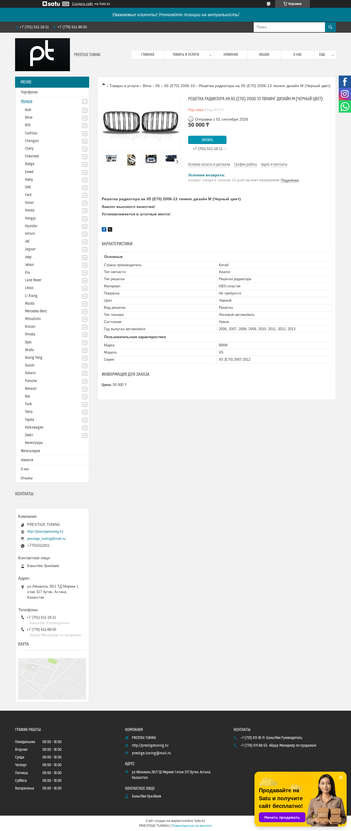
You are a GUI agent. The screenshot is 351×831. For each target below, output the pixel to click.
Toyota (29, 420)
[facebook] (104, 230)
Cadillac (31, 133)
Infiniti (30, 234)
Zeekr (29, 435)
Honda (30, 210)
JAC (27, 241)
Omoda (30, 334)
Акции (264, 54)
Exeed (29, 172)
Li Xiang (31, 296)
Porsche (31, 381)
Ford (28, 195)
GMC (28, 187)
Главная (147, 54)
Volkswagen (34, 427)
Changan (32, 141)
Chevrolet (32, 156)
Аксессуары (34, 443)
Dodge (29, 164)
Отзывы (27, 478)
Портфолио (29, 92)
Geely (29, 179)
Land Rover (33, 280)
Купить (207, 140)
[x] (110, 230)
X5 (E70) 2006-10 (179, 86)
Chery (29, 148)
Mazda (30, 303)
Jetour (29, 265)
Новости (27, 460)
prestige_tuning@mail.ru (46, 539)
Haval (29, 203)
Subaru (30, 373)
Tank (28, 404)
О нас (297, 54)
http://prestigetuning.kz (45, 531)
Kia (27, 272)
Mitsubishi (33, 319)
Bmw (147, 86)
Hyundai (31, 226)
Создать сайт (82, 4)
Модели (26, 101)
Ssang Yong (34, 357)
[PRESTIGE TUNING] (42, 54)
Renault (30, 389)
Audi (28, 110)
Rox (27, 396)
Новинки (230, 54)
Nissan (30, 326)
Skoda (29, 350)
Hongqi (30, 218)
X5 (157, 86)
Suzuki (30, 365)
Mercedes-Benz (36, 311)
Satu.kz (199, 821)
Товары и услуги (186, 54)
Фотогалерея (30, 451)
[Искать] (330, 27)
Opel (28, 342)
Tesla (29, 412)
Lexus (29, 288)
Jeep (28, 257)
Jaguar (30, 249)
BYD (27, 125)
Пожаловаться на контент (191, 826)
